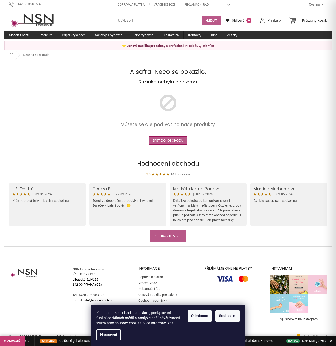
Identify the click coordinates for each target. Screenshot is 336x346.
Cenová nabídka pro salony (157, 295)
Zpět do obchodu (168, 140)
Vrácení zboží (164, 4)
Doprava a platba (131, 4)
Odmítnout (199, 316)
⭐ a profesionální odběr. (168, 46)
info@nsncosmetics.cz (100, 300)
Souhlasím (227, 316)
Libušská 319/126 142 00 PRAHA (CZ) (87, 282)
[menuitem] (19, 35)
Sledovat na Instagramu (302, 319)
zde (170, 323)
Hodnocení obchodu (168, 163)
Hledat (211, 20)
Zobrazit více (168, 236)
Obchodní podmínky (152, 300)
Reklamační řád (196, 4)
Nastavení (108, 335)
